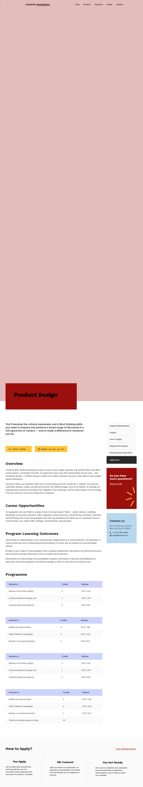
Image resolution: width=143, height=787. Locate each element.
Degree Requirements (119, 426)
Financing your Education (121, 453)
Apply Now (114, 460)
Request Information (119, 446)
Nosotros (87, 4)
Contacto (119, 4)
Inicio (77, 4)
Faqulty (113, 432)
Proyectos (99, 4)
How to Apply (116, 439)
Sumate (109, 4)
